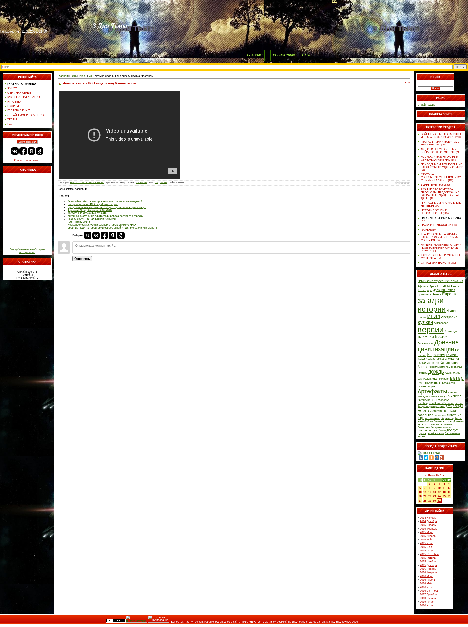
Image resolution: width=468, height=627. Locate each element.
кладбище (455, 418)
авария (422, 317)
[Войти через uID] (87, 235)
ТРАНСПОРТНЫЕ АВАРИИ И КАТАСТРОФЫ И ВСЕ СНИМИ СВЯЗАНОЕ (440, 237)
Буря (421, 383)
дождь (436, 371)
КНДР (421, 418)
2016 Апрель (428, 579)
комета (443, 366)
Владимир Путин (434, 406)
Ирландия (446, 424)
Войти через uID (27, 142)
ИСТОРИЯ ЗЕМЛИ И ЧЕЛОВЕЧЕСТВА (434, 212)
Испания (448, 403)
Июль (82, 75)
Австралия (449, 317)
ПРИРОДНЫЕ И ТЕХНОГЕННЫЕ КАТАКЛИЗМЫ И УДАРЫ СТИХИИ (442, 166)
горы (449, 421)
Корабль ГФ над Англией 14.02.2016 (90, 210)
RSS (334, 1)
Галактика (440, 415)
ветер (457, 378)
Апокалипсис (426, 343)
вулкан (425, 322)
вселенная (425, 415)
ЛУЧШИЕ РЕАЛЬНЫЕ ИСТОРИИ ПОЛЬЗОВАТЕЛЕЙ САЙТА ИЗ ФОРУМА (441, 247)
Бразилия (424, 294)
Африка (423, 286)
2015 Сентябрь (429, 554)
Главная (63, 75)
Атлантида (450, 331)
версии (431, 329)
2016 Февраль (428, 572)
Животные (454, 415)
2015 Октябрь (428, 557)
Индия (451, 310)
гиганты (422, 386)
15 (429, 492)
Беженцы (439, 421)
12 (449, 487)
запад (455, 363)
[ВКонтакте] (421, 457)
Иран (432, 286)
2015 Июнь (426, 543)
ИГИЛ (433, 316)
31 (90, 75)
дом (420, 378)
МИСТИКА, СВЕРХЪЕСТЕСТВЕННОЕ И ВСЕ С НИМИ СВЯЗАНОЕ (442, 177)
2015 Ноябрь (428, 561)
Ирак (429, 358)
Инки (421, 421)
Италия (434, 396)
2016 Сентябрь (429, 590)
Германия (456, 281)
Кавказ (438, 403)
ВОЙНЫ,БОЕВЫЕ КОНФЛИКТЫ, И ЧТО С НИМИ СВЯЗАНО (441, 135)
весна (422, 436)
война (443, 285)
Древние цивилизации (438, 346)
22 (429, 496)
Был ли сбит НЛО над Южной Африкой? (92, 218)
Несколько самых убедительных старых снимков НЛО (102, 224)
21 (424, 496)
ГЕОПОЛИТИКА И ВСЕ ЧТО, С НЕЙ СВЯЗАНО (440, 143)
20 (420, 496)
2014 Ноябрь (428, 517)
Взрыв (445, 418)
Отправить (82, 258)
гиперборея (441, 322)
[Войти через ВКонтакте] (15, 151)
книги (440, 433)
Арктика (422, 372)
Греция (422, 355)
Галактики (424, 427)
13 (420, 492)
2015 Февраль (428, 528)
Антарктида (437, 427)
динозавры (424, 430)
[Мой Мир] (437, 457)
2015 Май (426, 539)
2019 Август (427, 601)
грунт (435, 430)
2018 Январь (428, 598)
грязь (437, 383)
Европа (449, 294)
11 (444, 487)
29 (429, 500)
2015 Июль (426, 546)
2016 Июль (426, 587)
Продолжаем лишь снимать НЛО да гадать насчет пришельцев (107, 207)
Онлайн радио (426, 104)
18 (444, 492)
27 (420, 500)
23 (434, 496)
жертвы (425, 410)
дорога (422, 433)
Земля (436, 294)
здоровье (443, 399)
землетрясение (437, 281)
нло (156, 182)
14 (424, 492)
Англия (163, 182)
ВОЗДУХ (452, 430)
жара (421, 358)
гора (448, 427)
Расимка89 (141, 182)
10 (439, 487)
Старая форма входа (27, 160)
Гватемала (450, 411)
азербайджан (426, 403)
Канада (423, 396)
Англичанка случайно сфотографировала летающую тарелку (105, 215)
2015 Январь (428, 524)
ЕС (457, 350)
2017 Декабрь (428, 594)
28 (424, 500)
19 (449, 492)
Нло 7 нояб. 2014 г (79, 221)
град (434, 400)
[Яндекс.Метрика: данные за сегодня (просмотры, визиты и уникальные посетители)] (136, 619)
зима (422, 281)
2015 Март (426, 532)
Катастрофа (425, 290)
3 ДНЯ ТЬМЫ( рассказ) (435, 184)
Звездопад (455, 366)
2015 (74, 75)
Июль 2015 (434, 475)
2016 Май (426, 583)
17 (439, 492)
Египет (456, 286)
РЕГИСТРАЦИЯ (284, 55)
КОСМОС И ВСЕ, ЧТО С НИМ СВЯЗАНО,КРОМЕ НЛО (439, 158)
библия (428, 421)
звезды (458, 406)
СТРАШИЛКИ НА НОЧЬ (435, 262)
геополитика (432, 418)
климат (452, 355)
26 (449, 496)
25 (444, 496)
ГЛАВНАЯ (254, 55)
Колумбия (446, 396)
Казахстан (448, 382)
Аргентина (424, 399)
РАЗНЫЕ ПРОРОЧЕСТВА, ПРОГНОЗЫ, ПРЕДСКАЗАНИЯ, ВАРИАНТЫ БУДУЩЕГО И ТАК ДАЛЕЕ (440, 194)
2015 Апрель (428, 535)
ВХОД (306, 55)
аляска (452, 392)
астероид (438, 358)
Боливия (444, 378)
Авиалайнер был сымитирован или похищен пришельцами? (105, 201)
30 (434, 500)
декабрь (432, 433)
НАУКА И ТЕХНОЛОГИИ (436, 224)
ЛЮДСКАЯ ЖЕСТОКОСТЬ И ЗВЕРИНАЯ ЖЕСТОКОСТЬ (439, 151)
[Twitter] (426, 457)
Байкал (422, 362)
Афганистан (430, 378)
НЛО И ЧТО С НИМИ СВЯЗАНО (87, 182)
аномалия (452, 358)
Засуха (437, 411)
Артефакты (432, 391)
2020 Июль (426, 605)
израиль (434, 366)
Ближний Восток (432, 336)
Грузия (429, 382)
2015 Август (427, 550)
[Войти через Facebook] (23, 151)
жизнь (456, 372)
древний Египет (444, 290)
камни (448, 372)
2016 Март (426, 576)
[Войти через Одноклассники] (39, 151)
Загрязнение (452, 433)
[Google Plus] (442, 457)
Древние (433, 363)
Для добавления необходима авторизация (27, 251)
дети (449, 406)
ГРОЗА (457, 396)
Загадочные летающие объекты (87, 213)
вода (431, 386)
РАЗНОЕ (426, 229)
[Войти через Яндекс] (31, 151)
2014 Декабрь (428, 521)
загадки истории (432, 304)
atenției (435, 424)
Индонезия (436, 355)
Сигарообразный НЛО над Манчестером (93, 204)
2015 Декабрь (428, 565)
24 (439, 496)
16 (434, 492)
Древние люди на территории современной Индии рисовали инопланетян (113, 227)
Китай (445, 362)
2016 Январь (428, 568)
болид (442, 430)
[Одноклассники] (431, 457)
